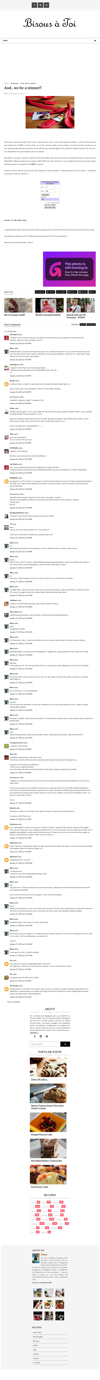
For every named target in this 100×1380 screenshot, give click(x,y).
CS (11, 524)
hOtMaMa (14, 448)
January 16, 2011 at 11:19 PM (21, 519)
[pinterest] (46, 5)
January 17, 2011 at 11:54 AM (21, 925)
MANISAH (14, 478)
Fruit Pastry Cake (39, 1187)
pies (42, 1228)
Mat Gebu (14, 612)
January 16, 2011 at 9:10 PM (20, 343)
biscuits (33, 1202)
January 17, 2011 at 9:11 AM (20, 819)
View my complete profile (42, 1282)
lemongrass (14, 364)
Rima (12, 348)
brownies (55, 1202)
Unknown (13, 824)
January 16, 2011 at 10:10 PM (21, 459)
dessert (33, 1211)
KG (11, 960)
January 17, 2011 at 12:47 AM (21, 738)
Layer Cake (44, 1215)
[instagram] (40, 5)
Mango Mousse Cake (41, 1134)
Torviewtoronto (16, 743)
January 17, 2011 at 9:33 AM (20, 852)
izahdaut (13, 600)
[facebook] (34, 5)
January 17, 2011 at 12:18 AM (21, 655)
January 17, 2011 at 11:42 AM (21, 877)
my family (45, 1219)
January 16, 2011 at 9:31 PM (20, 376)
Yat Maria (14, 334)
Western (43, 1232)
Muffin (33, 1219)
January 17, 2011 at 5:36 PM (20, 981)
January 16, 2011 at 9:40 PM (20, 403)
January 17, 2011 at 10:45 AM (21, 863)
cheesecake (45, 1207)
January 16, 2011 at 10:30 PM (21, 473)
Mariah (12, 808)
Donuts (45, 1211)
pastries (61, 1224)
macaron (56, 1215)
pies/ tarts (54, 1228)
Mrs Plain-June (20, 220)
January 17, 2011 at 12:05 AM (21, 568)
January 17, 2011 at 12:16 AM (21, 643)
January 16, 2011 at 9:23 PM (20, 360)
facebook (91, 324)
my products (59, 1219)
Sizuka (12, 381)
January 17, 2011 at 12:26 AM (21, 710)
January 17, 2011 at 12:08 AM (21, 581)
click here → (34, 1032)
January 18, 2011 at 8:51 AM (20, 997)
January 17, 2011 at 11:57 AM (21, 955)
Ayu (11, 754)
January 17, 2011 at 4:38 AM (20, 749)
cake (32, 1207)
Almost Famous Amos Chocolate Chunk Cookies (47, 1107)
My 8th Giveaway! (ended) (47, 315)
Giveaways (56, 1211)
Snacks (33, 1232)
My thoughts (35, 1224)
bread (44, 1202)
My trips (48, 1224)
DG (11, 974)
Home (6, 83)
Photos (33, 1228)
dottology (14, 986)
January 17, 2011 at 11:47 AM (21, 898)
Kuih (32, 1215)
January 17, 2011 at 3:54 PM (20, 969)
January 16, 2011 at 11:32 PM (21, 538)
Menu (5, 41)
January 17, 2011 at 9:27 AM (20, 838)
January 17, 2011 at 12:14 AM (21, 607)
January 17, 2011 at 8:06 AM (20, 772)
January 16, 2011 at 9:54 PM (20, 443)
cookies (58, 1207)
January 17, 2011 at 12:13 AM (21, 595)
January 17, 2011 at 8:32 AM (20, 803)
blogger (75, 324)
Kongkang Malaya (17, 513)
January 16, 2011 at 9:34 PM (20, 392)
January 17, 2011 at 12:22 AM (21, 682)
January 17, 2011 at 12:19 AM (21, 669)
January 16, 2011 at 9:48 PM (20, 429)
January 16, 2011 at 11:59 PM (21, 552)
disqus (82, 324)
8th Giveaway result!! (14, 315)
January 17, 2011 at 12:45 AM (21, 724)
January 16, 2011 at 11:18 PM (21, 508)
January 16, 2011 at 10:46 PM (21, 489)
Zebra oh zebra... (39, 1079)
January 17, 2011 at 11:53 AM (21, 914)
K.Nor (12, 408)
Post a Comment (13, 1002)
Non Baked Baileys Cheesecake (46, 1160)
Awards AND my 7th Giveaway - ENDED (76, 316)
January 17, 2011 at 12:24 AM (21, 694)
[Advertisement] (50, 65)
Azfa (11, 434)
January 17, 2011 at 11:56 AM (21, 944)
